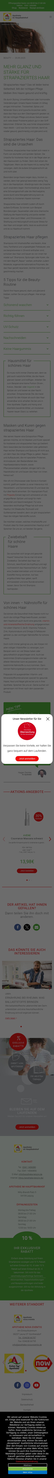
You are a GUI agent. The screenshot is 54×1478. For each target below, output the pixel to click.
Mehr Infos (27, 1472)
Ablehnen (28, 1465)
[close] (48, 719)
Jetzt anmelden (27, 758)
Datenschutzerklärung (27, 1461)
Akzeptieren (28, 1469)
